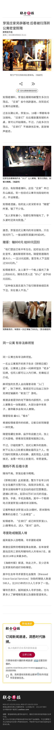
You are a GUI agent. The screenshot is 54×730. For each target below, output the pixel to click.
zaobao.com (23, 706)
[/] (27, 11)
